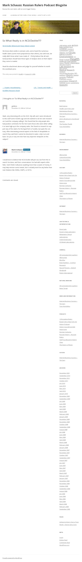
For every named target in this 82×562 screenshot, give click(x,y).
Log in (61, 537)
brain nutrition (64, 47)
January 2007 (63, 478)
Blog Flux (62, 260)
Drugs (72, 52)
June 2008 (62, 435)
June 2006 (62, 496)
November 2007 (64, 453)
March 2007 (63, 473)
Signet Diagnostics (65, 240)
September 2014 (64, 376)
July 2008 (62, 432)
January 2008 (63, 448)
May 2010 (62, 389)
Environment (66, 56)
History (61, 63)
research (73, 81)
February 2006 (64, 507)
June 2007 (62, 466)
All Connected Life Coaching (68, 255)
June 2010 (62, 386)
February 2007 (64, 476)
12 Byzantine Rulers (65, 173)
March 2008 (63, 442)
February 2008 (64, 445)
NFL (75, 73)
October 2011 (63, 381)
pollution (69, 79)
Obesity (69, 75)
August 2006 (63, 491)
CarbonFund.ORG (65, 157)
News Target (63, 288)
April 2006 (62, 502)
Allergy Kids (63, 155)
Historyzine (63, 183)
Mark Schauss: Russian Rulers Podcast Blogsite (35, 5)
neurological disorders (66, 73)
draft (67, 53)
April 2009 (62, 409)
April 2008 (62, 440)
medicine (62, 72)
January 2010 (63, 394)
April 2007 (62, 471)
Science (62, 83)
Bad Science (63, 106)
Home (4, 15)
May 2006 (62, 499)
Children (63, 48)
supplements (74, 83)
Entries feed (63, 540)
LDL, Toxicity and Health (43, 88)
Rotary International (65, 273)
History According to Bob (67, 180)
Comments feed (64, 543)
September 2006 (64, 489)
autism (75, 45)
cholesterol (70, 49)
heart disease (71, 61)
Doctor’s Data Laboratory (67, 232)
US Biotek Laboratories (66, 242)
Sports (68, 83)
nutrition (62, 75)
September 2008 (64, 427)
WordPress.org (64, 545)
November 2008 (64, 422)
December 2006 (64, 481)
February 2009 (64, 414)
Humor (67, 63)
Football (66, 60)
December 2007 (64, 450)
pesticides (62, 77)
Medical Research (67, 70)
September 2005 (64, 509)
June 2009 (62, 404)
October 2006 (63, 486)
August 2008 (63, 430)
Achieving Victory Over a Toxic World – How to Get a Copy (31, 15)
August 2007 (63, 460)
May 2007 (62, 468)
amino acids (67, 45)
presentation (63, 81)
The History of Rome (66, 198)
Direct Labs (63, 229)
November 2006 (64, 484)
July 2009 (62, 401)
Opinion (76, 75)
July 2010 (62, 383)
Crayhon (71, 50)
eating (62, 54)
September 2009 (64, 399)
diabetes (62, 53)
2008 (60, 45)
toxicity (63, 84)
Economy (68, 54)
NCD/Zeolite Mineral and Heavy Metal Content (19, 46)
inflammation (74, 63)
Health (21, 74)
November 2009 (64, 396)
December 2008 (64, 419)
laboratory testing (65, 65)
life (72, 66)
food (61, 59)
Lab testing (65, 66)
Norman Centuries (65, 186)
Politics (62, 79)
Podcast (70, 77)
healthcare (63, 61)
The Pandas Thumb (65, 124)
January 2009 (63, 417)
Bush (71, 47)
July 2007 (62, 463)
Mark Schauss (17, 150)
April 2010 (62, 391)
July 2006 (62, 494)
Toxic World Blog (64, 127)
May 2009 (62, 406)
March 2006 (63, 504)
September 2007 (64, 458)
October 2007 (63, 455)
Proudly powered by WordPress (12, 558)
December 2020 (64, 373)
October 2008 (63, 424)
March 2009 (63, 412)
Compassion (63, 50)
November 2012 (64, 378)
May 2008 (62, 437)
